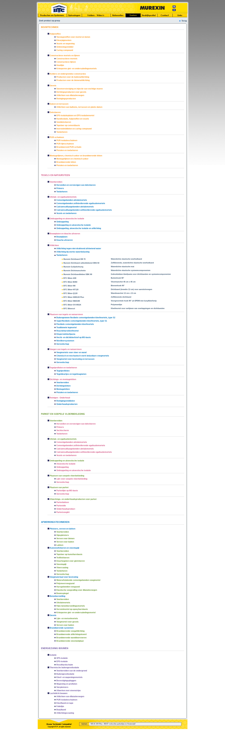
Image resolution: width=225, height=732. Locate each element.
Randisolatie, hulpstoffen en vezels (72, 119)
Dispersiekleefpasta (65, 334)
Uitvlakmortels (63, 602)
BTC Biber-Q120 (70, 293)
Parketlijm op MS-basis (67, 490)
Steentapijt (61, 564)
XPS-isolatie (62, 658)
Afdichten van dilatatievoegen (70, 95)
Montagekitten (63, 389)
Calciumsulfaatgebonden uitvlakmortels (75, 207)
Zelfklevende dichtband (121, 297)
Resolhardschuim (64, 665)
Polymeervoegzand (65, 583)
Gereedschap (62, 344)
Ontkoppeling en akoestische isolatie (73, 225)
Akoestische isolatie (65, 464)
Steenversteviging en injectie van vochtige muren (79, 89)
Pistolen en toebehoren (67, 150)
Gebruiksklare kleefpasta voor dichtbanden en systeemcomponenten (141, 274)
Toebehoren (61, 132)
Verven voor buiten (65, 542)
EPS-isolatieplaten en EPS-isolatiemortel (75, 115)
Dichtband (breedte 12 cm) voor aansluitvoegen (131, 289)
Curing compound (64, 50)
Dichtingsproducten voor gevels (71, 92)
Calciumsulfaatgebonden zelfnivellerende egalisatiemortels (84, 210)
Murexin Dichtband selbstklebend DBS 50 (81, 263)
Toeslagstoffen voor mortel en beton (73, 37)
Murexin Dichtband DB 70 (74, 259)
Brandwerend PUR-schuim (68, 147)
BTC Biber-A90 (69, 278)
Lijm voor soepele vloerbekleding (71, 479)
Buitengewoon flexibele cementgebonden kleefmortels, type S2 (85, 317)
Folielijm (60, 706)
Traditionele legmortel (66, 327)
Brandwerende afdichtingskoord (71, 634)
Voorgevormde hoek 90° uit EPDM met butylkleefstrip (134, 301)
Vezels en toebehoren (66, 213)
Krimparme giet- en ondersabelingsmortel (76, 612)
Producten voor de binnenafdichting (73, 80)
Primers (60, 188)
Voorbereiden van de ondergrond (71, 671)
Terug (184, 21)
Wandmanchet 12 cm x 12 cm (123, 293)
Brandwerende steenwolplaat (70, 641)
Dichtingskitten (63, 386)
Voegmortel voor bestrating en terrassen (75, 359)
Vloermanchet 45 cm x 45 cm (123, 282)
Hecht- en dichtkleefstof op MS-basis (73, 337)
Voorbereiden (62, 382)
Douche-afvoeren (64, 240)
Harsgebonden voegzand (68, 587)
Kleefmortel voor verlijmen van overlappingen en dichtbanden (138, 308)
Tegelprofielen (63, 371)
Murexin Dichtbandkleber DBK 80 (77, 274)
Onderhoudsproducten (66, 404)
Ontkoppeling (62, 222)
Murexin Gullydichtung (73, 267)
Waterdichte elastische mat (122, 267)
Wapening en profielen (66, 684)
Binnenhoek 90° (118, 286)
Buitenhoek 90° (117, 278)
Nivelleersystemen (65, 341)
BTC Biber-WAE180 (71, 301)
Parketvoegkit (63, 512)
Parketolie (61, 505)
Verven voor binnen (65, 538)
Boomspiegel (62, 593)
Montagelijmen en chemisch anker (72, 159)
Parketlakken (62, 502)
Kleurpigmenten (63, 40)
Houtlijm (60, 65)
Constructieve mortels (66, 59)
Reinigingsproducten (66, 98)
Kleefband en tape (64, 703)
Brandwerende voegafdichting (70, 631)
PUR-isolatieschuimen (66, 140)
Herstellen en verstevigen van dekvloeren (76, 185)
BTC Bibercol (69, 308)
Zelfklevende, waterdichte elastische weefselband (132, 263)
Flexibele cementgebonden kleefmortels (75, 324)
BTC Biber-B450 (70, 282)
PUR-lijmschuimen (65, 144)
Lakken (59, 545)
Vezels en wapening (65, 43)
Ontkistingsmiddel (64, 47)
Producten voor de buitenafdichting (72, 77)
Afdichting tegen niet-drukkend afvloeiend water (78, 248)
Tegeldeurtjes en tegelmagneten (71, 374)
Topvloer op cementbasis (68, 125)
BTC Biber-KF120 (70, 289)
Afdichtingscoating (65, 713)
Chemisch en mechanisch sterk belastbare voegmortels (82, 356)
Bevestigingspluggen (66, 680)
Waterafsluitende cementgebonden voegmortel (78, 580)
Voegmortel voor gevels (67, 622)
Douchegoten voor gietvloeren (70, 561)
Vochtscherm (62, 430)
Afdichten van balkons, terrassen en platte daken (79, 107)
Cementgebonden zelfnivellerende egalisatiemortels (80, 203)
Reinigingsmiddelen (65, 401)
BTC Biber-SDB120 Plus (73, 297)
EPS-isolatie (62, 661)
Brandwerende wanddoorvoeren (71, 637)
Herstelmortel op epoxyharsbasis (72, 609)
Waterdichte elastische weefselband (126, 259)
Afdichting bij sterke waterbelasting (72, 252)
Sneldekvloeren (63, 122)
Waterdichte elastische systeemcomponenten (130, 270)
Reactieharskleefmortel (67, 331)
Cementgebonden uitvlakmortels (71, 200)
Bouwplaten (61, 237)
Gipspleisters (62, 535)
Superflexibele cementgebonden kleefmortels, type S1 (81, 321)
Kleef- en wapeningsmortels (69, 677)
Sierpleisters (62, 687)
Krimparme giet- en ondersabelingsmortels (76, 68)
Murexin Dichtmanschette (74, 270)
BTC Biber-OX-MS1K (72, 305)
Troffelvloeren (62, 558)
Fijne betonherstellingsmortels (70, 606)
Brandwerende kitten (66, 162)
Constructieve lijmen (66, 62)
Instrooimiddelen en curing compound (74, 129)
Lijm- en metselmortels (67, 618)
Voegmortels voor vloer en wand (71, 352)
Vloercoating (62, 567)
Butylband (61, 710)
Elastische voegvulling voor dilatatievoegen (76, 590)
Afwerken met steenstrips (68, 690)
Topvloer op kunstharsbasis (69, 554)
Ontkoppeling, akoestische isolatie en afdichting (78, 228)
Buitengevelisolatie (65, 674)
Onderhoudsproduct (65, 509)
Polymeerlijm (116, 305)
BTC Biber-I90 (69, 286)
